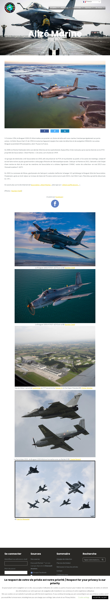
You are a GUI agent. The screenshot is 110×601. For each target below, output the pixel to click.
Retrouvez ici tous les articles (67, 567)
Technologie (77, 8)
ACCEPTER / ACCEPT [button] (100, 597)
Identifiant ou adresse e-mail (16, 559)
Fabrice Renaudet (23, 519)
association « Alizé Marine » (41, 185)
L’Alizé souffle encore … (70, 185)
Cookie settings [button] (83, 597)
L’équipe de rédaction (64, 559)
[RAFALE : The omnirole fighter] (10, 7)
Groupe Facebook (39, 572)
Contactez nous (62, 575)
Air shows (99, 8)
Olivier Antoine (86, 388)
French (89, 1)
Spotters (88, 8)
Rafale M (59, 388)
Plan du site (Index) (63, 563)
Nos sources (35, 559)
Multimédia (64, 8)
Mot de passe (10, 568)
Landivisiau (36, 388)
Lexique (59, 571)
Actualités (53, 8)
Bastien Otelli (16, 191)
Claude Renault (75, 459)
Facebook (59, 197)
